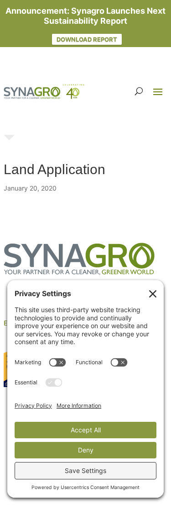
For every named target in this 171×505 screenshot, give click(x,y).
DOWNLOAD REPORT (87, 39)
